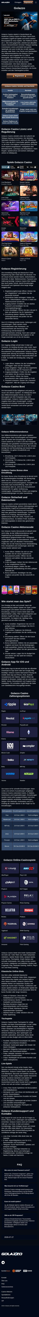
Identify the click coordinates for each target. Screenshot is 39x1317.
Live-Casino (13, 167)
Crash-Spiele (22, 167)
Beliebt (4, 167)
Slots (31, 167)
